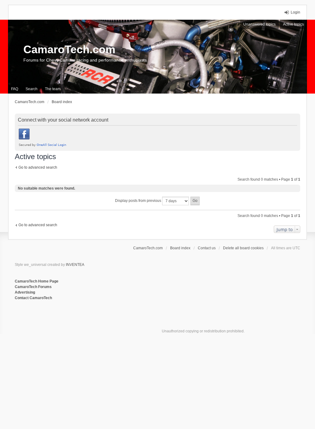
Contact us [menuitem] (207, 248)
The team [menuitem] (53, 89)
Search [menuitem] (32, 89)
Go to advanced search (37, 167)
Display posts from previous (138, 200)
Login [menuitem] (295, 12)
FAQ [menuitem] (14, 89)
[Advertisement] (90, 321)
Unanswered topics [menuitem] (259, 24)
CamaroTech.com (69, 49)
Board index (180, 248)
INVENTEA (75, 265)
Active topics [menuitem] (293, 24)
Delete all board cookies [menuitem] (243, 248)
